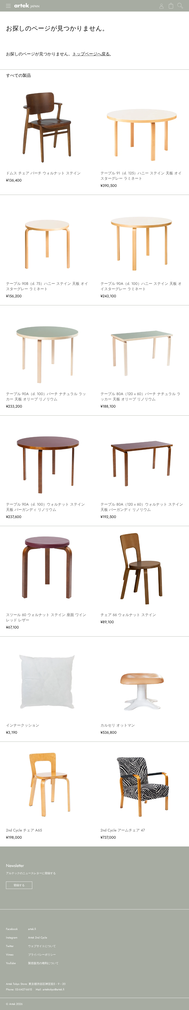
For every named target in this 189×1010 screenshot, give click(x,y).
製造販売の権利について (43, 963)
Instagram (11, 938)
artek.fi (32, 929)
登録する (19, 885)
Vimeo (10, 955)
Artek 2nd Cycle (37, 938)
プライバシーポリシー (42, 955)
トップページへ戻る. (91, 54)
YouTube (11, 963)
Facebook (12, 929)
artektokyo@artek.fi (53, 989)
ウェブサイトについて (42, 946)
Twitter (10, 946)
